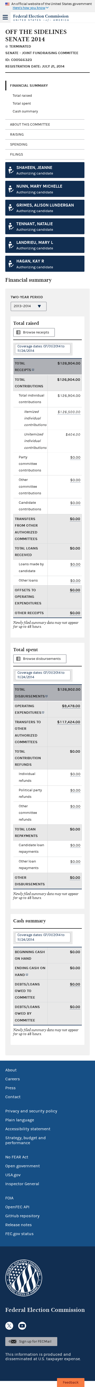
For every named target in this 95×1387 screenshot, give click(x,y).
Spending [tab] (18, 144)
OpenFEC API (17, 1207)
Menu (5, 17)
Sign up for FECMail (35, 1341)
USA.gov (13, 1175)
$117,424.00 (68, 722)
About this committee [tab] (30, 124)
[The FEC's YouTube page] (22, 1326)
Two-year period (27, 297)
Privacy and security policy (31, 1111)
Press (10, 1088)
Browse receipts (36, 332)
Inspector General (22, 1183)
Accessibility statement (27, 1129)
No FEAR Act (16, 1157)
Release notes (18, 1224)
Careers (12, 1079)
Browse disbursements (42, 659)
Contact (13, 1097)
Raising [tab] (17, 134)
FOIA (9, 1198)
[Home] (41, 18)
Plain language (19, 1120)
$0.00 (75, 457)
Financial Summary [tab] (29, 85)
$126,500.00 (69, 412)
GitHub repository (22, 1216)
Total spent (22, 103)
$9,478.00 (71, 706)
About (11, 1070)
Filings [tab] (16, 154)
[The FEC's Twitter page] (9, 1326)
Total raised (22, 96)
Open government (22, 1166)
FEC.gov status (19, 1233)
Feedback (71, 1382)
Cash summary (25, 111)
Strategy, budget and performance (25, 1140)
